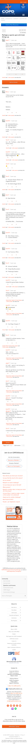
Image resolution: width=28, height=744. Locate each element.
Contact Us (14, 641)
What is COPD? (14, 629)
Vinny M (4, 329)
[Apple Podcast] (12, 709)
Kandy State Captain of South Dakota (14, 300)
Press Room (14, 610)
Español (14, 649)
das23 (7, 195)
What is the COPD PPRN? (14, 631)
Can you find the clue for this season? (13, 478)
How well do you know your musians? (13, 475)
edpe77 (8, 40)
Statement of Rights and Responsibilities (13, 738)
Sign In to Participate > (14, 466)
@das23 (8, 398)
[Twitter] (11, 706)
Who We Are (14, 607)
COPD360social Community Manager (11, 570)
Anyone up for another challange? (12, 497)
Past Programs (14, 620)
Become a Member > (14, 460)
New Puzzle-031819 (8, 499)
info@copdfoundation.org (14, 701)
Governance (14, 618)
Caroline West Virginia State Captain (10, 345)
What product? (6, 487)
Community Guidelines (13, 736)
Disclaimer (17, 735)
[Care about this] (20, 30)
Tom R (7, 176)
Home (2, 18)
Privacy (22, 735)
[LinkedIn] (14, 706)
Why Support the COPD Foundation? (14, 636)
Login (25, 2)
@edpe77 (8, 411)
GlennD (3, 77)
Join (21, 2)
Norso (7, 92)
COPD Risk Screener (14, 638)
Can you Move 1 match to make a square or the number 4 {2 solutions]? (13, 494)
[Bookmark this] (22, 30)
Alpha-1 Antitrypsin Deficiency (14, 647)
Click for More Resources (12, 25)
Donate (23, 6)
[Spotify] (15, 709)
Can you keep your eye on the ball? (12, 485)
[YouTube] (20, 706)
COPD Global (14, 612)
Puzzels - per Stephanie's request (11, 502)
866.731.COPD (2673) (16, 693)
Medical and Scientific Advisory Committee (14, 644)
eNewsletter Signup (14, 726)
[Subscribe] (25, 30)
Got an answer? (7, 480)
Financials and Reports (14, 615)
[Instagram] (17, 706)
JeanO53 (8, 121)
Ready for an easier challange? (11, 482)
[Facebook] (8, 706)
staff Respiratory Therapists (14, 571)
